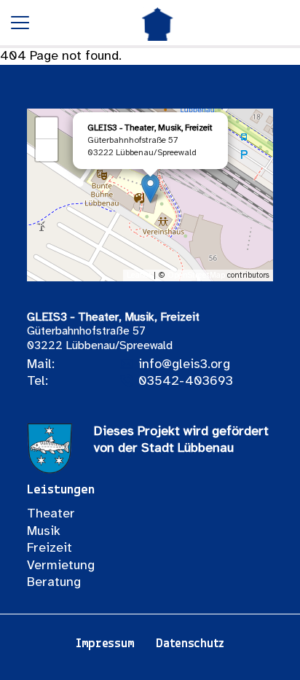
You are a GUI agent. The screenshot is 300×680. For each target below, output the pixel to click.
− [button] (47, 150)
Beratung (54, 583)
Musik (43, 532)
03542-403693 (185, 381)
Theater (51, 514)
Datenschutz (190, 644)
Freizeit (49, 548)
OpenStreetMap (196, 275)
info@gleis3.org (184, 365)
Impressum (105, 644)
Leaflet (139, 275)
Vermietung (61, 566)
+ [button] (47, 128)
